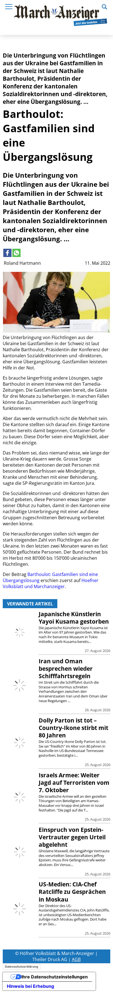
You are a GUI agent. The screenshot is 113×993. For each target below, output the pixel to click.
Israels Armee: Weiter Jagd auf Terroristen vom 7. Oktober (74, 782)
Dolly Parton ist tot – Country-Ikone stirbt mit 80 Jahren (73, 727)
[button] (104, 6)
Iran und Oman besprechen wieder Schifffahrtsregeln (66, 668)
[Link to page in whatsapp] (16, 253)
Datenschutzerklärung (21, 966)
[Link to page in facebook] (7, 253)
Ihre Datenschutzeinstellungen (54, 977)
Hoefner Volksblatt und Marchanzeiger (50, 583)
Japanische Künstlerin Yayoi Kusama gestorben (74, 617)
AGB (76, 959)
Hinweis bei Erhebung (30, 986)
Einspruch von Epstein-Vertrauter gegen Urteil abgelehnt (72, 837)
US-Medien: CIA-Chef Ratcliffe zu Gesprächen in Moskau (72, 891)
